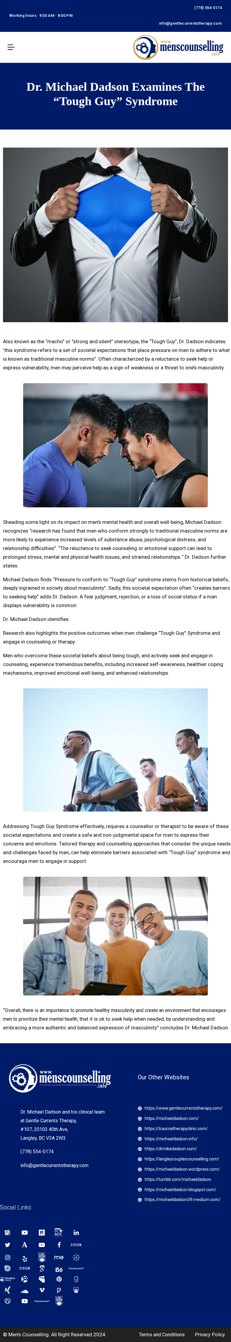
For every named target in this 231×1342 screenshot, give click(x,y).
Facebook (58, 1245)
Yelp (24, 1257)
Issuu (7, 1268)
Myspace (41, 1279)
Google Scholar (41, 1268)
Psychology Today (41, 1232)
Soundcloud (24, 1290)
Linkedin (76, 1232)
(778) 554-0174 (208, 7)
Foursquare (58, 1290)
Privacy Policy (210, 1334)
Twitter (7, 1245)
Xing (7, 1290)
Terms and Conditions (162, 1334)
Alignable (24, 1279)
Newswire (76, 1268)
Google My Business (7, 1232)
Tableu (76, 1257)
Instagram (7, 1257)
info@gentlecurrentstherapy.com (190, 23)
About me (58, 1257)
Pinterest (58, 1279)
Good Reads (76, 1279)
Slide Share (76, 1290)
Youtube (24, 1232)
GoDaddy (7, 1301)
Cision (76, 1245)
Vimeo (41, 1290)
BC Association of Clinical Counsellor (58, 1232)
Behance (58, 1268)
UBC (41, 1257)
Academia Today (24, 1245)
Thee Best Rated (7, 1279)
